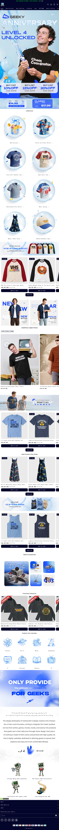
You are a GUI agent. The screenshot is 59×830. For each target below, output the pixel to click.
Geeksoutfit (30, 828)
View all (29, 294)
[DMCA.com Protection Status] (4, 799)
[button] (57, 4)
